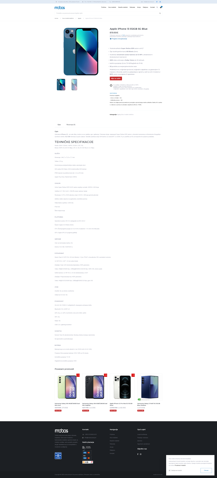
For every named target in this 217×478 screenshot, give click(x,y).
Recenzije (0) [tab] (71, 125)
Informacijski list (145, 399)
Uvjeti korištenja (142, 434)
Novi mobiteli (112, 7)
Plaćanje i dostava (142, 438)
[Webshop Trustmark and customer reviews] (58, 456)
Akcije (139, 7)
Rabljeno (145, 7)
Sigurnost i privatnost (143, 444)
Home (56, 18)
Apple (79, 18)
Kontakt (152, 7)
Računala (132, 7)
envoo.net (159, 474)
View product (67, 390)
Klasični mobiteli (123, 7)
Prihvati (206, 470)
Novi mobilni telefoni (68, 18)
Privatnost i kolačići (180, 465)
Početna (103, 7)
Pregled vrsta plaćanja (119, 39)
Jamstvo (139, 441)
